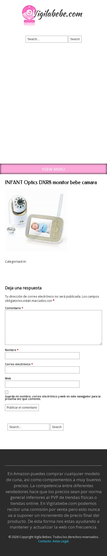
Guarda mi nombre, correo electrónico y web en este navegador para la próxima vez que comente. (53, 398)
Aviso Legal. (61, 541)
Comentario (14, 308)
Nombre (11, 350)
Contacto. (45, 541)
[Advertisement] (53, 107)
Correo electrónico (19, 364)
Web (8, 378)
